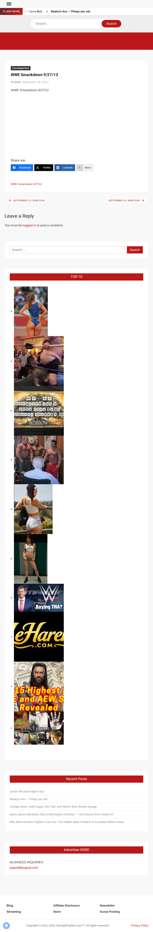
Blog (10, 905)
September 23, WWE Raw (29, 200)
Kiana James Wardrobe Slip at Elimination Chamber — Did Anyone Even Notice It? (62, 814)
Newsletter (107, 905)
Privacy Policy (139, 925)
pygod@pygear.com (24, 867)
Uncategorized (20, 68)
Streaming (14, 911)
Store (57, 911)
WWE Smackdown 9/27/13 (26, 184)
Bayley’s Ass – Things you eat (70, 11)
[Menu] (9, 4)
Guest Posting (110, 911)
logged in (29, 225)
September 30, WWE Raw (124, 200)
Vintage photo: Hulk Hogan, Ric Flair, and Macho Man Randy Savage (53, 806)
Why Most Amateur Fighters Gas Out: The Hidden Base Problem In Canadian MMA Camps (67, 821)
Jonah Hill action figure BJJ (27, 791)
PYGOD (16, 82)
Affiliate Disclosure (66, 905)
